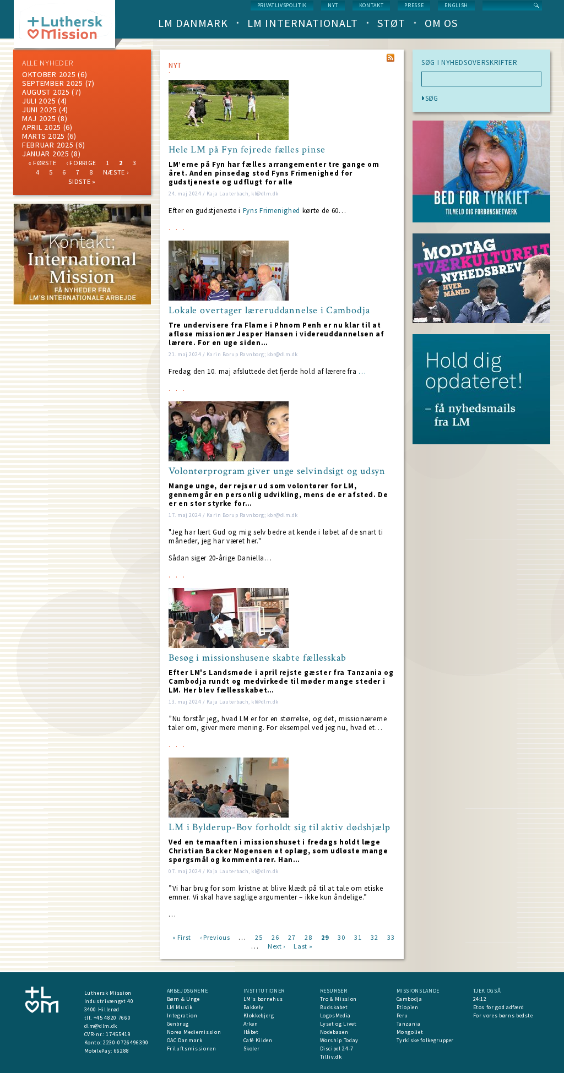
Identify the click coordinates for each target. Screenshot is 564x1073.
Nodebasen (334, 1032)
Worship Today (339, 1040)
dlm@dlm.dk (101, 1026)
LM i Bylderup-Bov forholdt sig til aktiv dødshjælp (280, 827)
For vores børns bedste (503, 1015)
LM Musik (180, 1007)
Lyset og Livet (338, 1023)
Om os (441, 23)
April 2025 (41, 127)
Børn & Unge (183, 999)
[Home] (68, 27)
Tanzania (409, 1023)
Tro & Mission (338, 999)
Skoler (251, 1048)
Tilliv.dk (331, 1056)
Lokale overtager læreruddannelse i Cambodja (269, 310)
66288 (121, 1050)
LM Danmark (193, 23)
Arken (250, 1023)
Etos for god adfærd (498, 1007)
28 (308, 937)
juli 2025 (39, 101)
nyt (333, 5)
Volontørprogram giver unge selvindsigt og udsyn (277, 471)
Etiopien (408, 1007)
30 (341, 937)
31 (357, 937)
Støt (391, 23)
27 (291, 937)
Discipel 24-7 (337, 1048)
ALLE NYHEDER (47, 63)
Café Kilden (258, 1040)
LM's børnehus (263, 999)
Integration (182, 1015)
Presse (414, 5)
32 (374, 937)
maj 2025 (39, 118)
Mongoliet (410, 1032)
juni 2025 (39, 110)
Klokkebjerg (258, 1015)
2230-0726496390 (126, 1042)
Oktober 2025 (48, 74)
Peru (403, 1015)
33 (390, 937)
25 (258, 937)
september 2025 (52, 83)
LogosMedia (335, 1015)
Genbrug (178, 1023)
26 (275, 937)
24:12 (480, 999)
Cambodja (409, 999)
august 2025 (46, 92)
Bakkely (253, 1007)
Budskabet (334, 1007)
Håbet (251, 1032)
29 (324, 937)
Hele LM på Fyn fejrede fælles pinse (247, 150)
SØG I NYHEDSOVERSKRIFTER (469, 62)
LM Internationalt (302, 23)
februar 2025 (47, 145)
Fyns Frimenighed (271, 210)
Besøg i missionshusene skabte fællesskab (257, 658)
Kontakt (371, 5)
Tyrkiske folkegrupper (425, 1040)
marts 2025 (43, 136)
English (456, 5)
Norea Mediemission (194, 1032)
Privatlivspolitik (282, 5)
